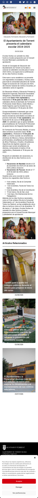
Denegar (19, 487)
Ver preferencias (19, 493)
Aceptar (19, 481)
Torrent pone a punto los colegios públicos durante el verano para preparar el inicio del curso (18, 286)
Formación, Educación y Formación (22, 37)
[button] (35, 458)
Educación (7, 37)
